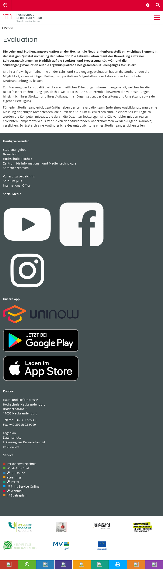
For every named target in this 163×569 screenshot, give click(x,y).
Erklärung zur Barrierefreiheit (24, 442)
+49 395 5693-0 (26, 420)
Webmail (17, 491)
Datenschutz (12, 437)
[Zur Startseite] (75, 18)
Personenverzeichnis (21, 464)
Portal (15, 482)
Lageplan (9, 433)
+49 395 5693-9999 (22, 425)
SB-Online (18, 473)
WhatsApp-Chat (18, 468)
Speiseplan (19, 495)
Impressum (11, 447)
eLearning (14, 477)
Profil (8, 28)
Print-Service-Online (25, 486)
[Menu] (157, 18)
